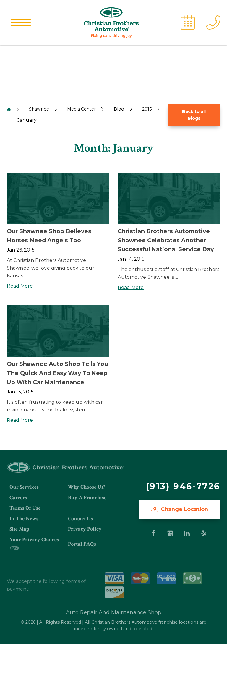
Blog (119, 109)
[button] (21, 22)
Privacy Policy (85, 529)
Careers (18, 497)
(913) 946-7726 (183, 486)
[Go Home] (9, 109)
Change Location (183, 509)
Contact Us (80, 518)
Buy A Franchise (87, 497)
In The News (23, 518)
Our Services (24, 487)
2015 (147, 109)
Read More (20, 286)
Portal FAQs (82, 544)
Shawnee (39, 109)
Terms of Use (24, 508)
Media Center (81, 109)
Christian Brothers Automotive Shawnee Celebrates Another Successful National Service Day (166, 240)
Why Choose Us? (86, 487)
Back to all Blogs (194, 115)
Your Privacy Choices (34, 539)
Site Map (19, 529)
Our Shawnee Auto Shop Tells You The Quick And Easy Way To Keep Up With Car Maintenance (57, 372)
